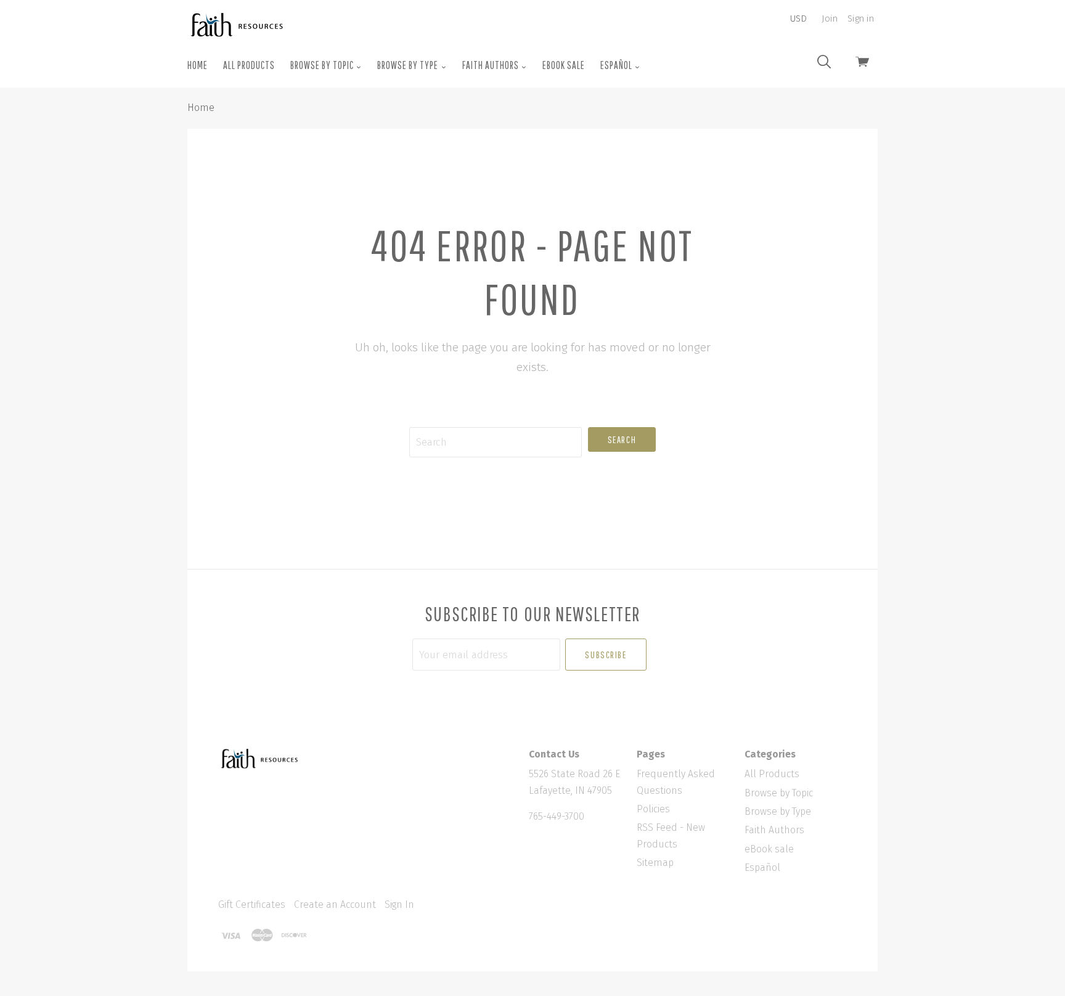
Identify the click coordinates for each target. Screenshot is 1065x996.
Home (197, 65)
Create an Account (335, 904)
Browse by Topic (323, 65)
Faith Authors (491, 65)
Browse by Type (408, 65)
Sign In (399, 904)
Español (617, 65)
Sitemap (655, 862)
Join (830, 18)
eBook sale (563, 65)
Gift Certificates (251, 904)
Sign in (860, 18)
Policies (653, 809)
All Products (249, 65)
